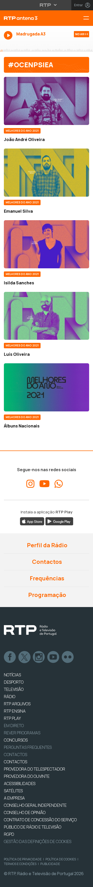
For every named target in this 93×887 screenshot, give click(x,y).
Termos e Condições (20, 864)
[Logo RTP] (30, 630)
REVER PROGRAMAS (22, 733)
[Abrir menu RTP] (47, 5)
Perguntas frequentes (28, 747)
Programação (46, 595)
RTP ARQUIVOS (17, 704)
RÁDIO (9, 696)
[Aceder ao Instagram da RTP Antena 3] (30, 484)
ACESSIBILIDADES (19, 783)
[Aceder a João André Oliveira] (46, 101)
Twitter (24, 657)
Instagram (39, 657)
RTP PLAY (12, 718)
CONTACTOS (15, 762)
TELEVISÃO (14, 689)
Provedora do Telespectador (34, 769)
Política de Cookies (60, 859)
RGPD (9, 834)
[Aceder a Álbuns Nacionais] (46, 387)
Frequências (46, 578)
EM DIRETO (14, 725)
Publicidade (50, 864)
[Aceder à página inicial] (31, 18)
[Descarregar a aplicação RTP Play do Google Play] (59, 521)
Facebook (10, 657)
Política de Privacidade (23, 859)
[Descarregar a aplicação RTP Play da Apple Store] (32, 521)
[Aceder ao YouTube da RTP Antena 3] (44, 484)
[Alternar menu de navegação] (88, 18)
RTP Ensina (15, 711)
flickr (68, 657)
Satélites (13, 791)
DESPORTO (14, 682)
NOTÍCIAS (12, 675)
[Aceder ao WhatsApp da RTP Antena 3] (59, 484)
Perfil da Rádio (46, 545)
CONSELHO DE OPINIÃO (24, 812)
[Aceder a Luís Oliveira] (46, 316)
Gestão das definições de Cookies (37, 841)
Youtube (53, 657)
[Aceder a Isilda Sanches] (46, 244)
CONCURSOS (16, 740)
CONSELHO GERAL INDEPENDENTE (35, 805)
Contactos (46, 562)
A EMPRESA (14, 798)
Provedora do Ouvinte (27, 776)
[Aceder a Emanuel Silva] (46, 173)
